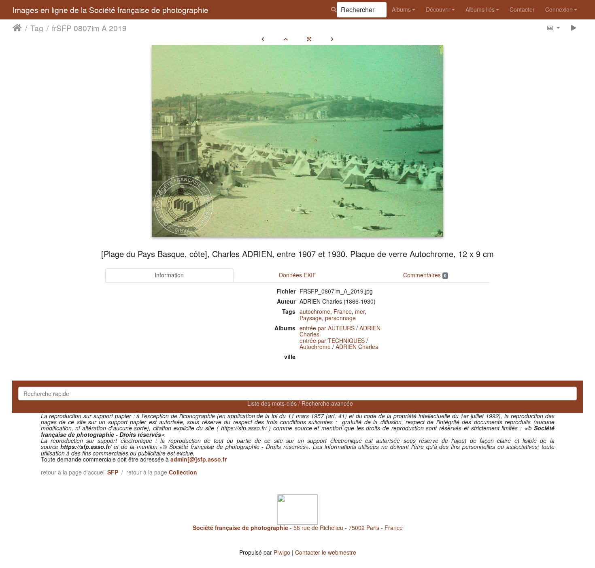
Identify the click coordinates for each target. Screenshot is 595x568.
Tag (36, 27)
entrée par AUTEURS (327, 328)
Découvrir (438, 9)
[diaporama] (573, 27)
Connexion (559, 9)
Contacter (522, 9)
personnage (340, 318)
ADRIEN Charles (357, 347)
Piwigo (282, 552)
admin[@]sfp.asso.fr (198, 459)
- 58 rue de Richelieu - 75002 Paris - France (298, 527)
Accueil (17, 27)
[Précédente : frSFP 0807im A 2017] (263, 39)
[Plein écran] (309, 39)
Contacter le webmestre (325, 552)
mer (360, 311)
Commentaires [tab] (424, 275)
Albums (401, 9)
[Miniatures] (286, 39)
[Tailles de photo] (553, 27)
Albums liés (480, 9)
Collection (183, 472)
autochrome (315, 311)
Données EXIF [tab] (297, 275)
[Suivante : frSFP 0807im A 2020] (332, 39)
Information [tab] (169, 275)
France (343, 311)
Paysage (311, 318)
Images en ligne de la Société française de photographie (110, 9)
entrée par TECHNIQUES (332, 340)
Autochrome (315, 347)
